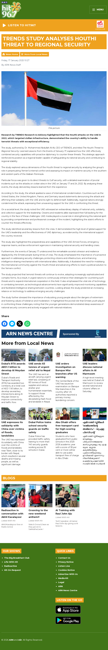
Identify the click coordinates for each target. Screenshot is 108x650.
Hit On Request (12, 570)
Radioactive (10, 566)
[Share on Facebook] (4, 324)
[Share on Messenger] (12, 324)
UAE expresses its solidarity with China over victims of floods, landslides (12, 429)
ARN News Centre (67, 590)
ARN (60, 586)
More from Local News (36, 54)
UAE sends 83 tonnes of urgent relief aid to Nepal (39, 367)
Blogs (9, 478)
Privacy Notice (66, 562)
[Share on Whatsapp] (27, 324)
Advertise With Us (68, 574)
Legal (61, 582)
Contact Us (64, 558)
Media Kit (63, 578)
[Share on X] (20, 324)
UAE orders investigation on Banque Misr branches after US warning (66, 370)
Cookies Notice (66, 570)
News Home (12, 54)
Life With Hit (11, 562)
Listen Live (64, 566)
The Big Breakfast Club (16, 558)
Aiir (20, 640)
